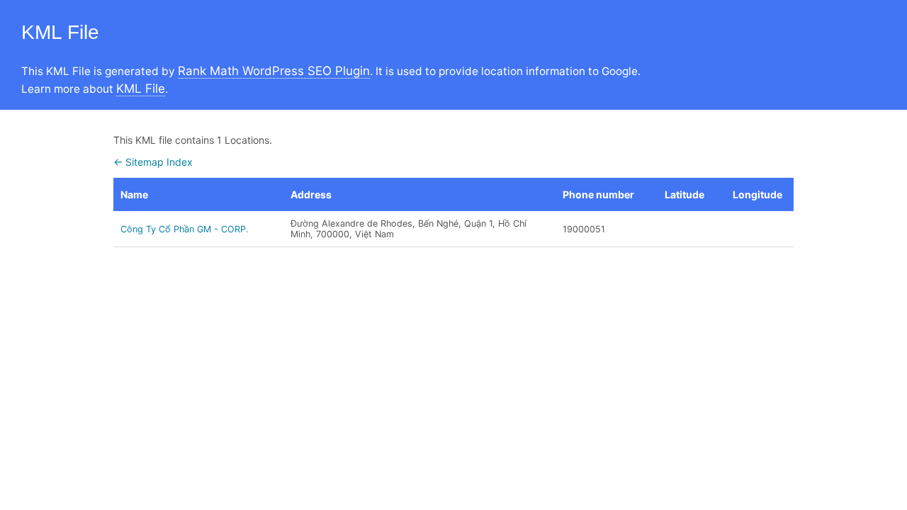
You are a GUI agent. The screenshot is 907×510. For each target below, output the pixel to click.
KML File (140, 88)
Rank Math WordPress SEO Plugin (274, 71)
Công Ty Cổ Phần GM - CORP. (184, 229)
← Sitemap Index (153, 162)
